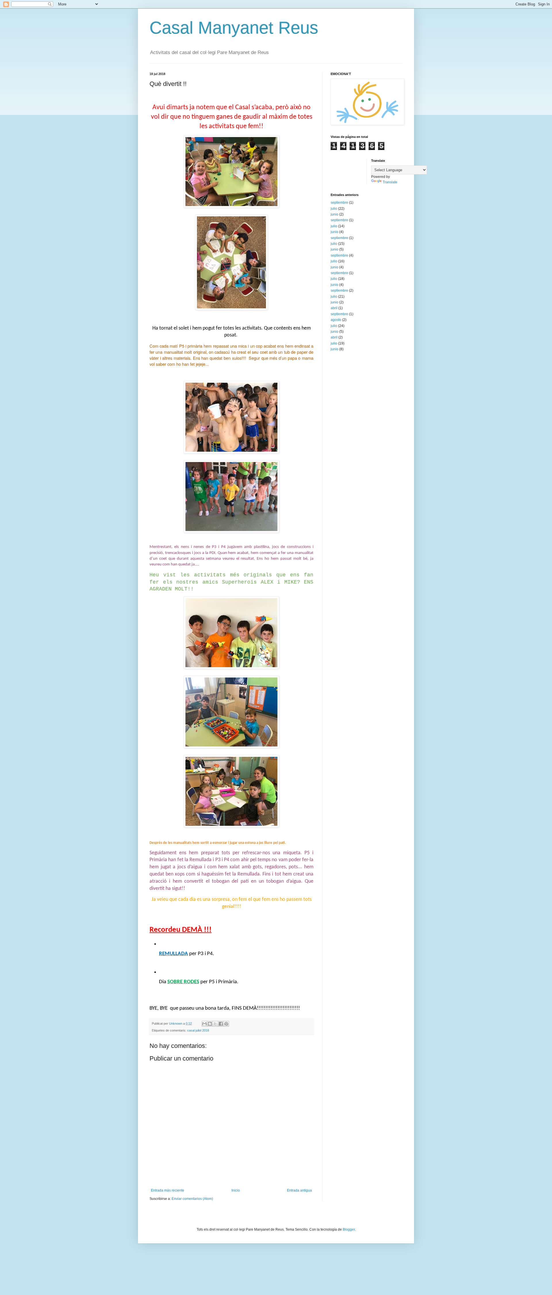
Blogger (349, 1229)
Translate (390, 182)
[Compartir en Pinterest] (226, 1024)
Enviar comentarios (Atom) (192, 1199)
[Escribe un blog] (210, 1024)
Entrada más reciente (167, 1190)
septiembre (339, 203)
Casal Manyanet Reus (234, 27)
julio (334, 209)
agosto (336, 320)
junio (334, 214)
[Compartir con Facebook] (221, 1024)
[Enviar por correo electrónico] (204, 1024)
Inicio (235, 1190)
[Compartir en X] (215, 1024)
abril (334, 308)
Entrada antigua (299, 1190)
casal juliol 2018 (198, 1030)
